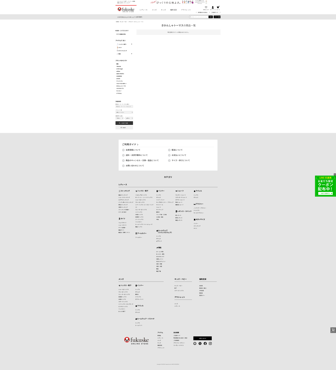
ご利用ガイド (214, 12)
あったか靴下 (121, 311)
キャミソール (159, 205)
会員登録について (133, 149)
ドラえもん (119, 93)
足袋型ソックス (139, 217)
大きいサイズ (200, 219)
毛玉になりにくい (160, 261)
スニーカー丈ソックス (141, 209)
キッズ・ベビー (180, 279)
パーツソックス (139, 219)
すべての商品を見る (121, 34)
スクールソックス (179, 290)
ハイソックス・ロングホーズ (125, 304)
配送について (177, 149)
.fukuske (118, 66)
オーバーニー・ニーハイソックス (143, 197)
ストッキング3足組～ (123, 209)
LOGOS (118, 78)
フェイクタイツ (122, 222)
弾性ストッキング (123, 205)
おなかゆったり (160, 256)
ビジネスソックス (123, 306)
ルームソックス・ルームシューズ (143, 224)
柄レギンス (178, 215)
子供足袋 (201, 290)
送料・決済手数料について (137, 155)
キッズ (163, 10)
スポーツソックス (123, 301)
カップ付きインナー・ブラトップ (164, 202)
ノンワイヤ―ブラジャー (200, 208)
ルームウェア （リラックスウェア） (164, 231)
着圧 (157, 269)
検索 (211, 17)
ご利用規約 (176, 340)
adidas (118, 71)
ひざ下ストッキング (123, 200)
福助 (117, 64)
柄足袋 (201, 293)
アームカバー (142, 233)
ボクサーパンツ (139, 299)
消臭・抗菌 (159, 264)
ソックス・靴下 (142, 191)
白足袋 (201, 285)
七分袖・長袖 (159, 217)
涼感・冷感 (159, 266)
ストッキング (125, 191)
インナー (161, 191)
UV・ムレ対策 (159, 251)
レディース (144, 10)
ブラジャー (199, 204)
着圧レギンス (178, 220)
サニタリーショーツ (180, 195)
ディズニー (119, 91)
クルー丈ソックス (139, 202)
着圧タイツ (121, 230)
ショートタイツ (122, 225)
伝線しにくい (159, 259)
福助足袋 (173, 10)
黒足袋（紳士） (203, 288)
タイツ (120, 47)
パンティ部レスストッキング (125, 202)
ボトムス (158, 197)
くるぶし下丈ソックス (141, 195)
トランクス (138, 297)
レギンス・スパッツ (184, 211)
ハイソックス (138, 212)
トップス (158, 195)
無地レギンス (178, 218)
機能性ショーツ (179, 205)
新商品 (159, 335)
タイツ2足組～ (122, 227)
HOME (117, 21)
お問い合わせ (202, 338)
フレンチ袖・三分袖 (161, 214)
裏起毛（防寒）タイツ (124, 232)
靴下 (175, 288)
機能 (159, 248)
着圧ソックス (138, 227)
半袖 (157, 219)
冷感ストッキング (123, 207)
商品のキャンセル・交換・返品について (142, 160)
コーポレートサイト (178, 345)
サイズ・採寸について (181, 160)
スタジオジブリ (120, 88)
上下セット (159, 241)
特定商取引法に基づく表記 (180, 338)
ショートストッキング (124, 197)
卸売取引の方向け (203, 12)
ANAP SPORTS (120, 73)
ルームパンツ (138, 325)
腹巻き (158, 212)
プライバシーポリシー (179, 343)
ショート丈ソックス (140, 200)
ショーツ (158, 207)
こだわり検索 (217, 17)
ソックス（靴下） (123, 44)
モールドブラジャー (199, 213)
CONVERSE (119, 76)
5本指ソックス (139, 214)
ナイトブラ (196, 210)
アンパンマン (119, 81)
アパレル (199, 191)
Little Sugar (119, 69)
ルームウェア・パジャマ (145, 319)
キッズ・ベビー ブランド (126, 21)
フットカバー (138, 222)
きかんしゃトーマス (121, 86)
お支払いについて (179, 155)
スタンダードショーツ (181, 197)
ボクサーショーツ (180, 200)
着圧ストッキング (123, 195)
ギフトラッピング (122, 50)
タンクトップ (159, 209)
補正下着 (158, 271)
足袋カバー (202, 295)
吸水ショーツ (178, 202)
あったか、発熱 (160, 254)
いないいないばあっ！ (121, 83)
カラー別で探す (122, 212)
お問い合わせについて (135, 165)
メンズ (154, 10)
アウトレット (186, 10)
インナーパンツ (160, 200)
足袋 (119, 54)
